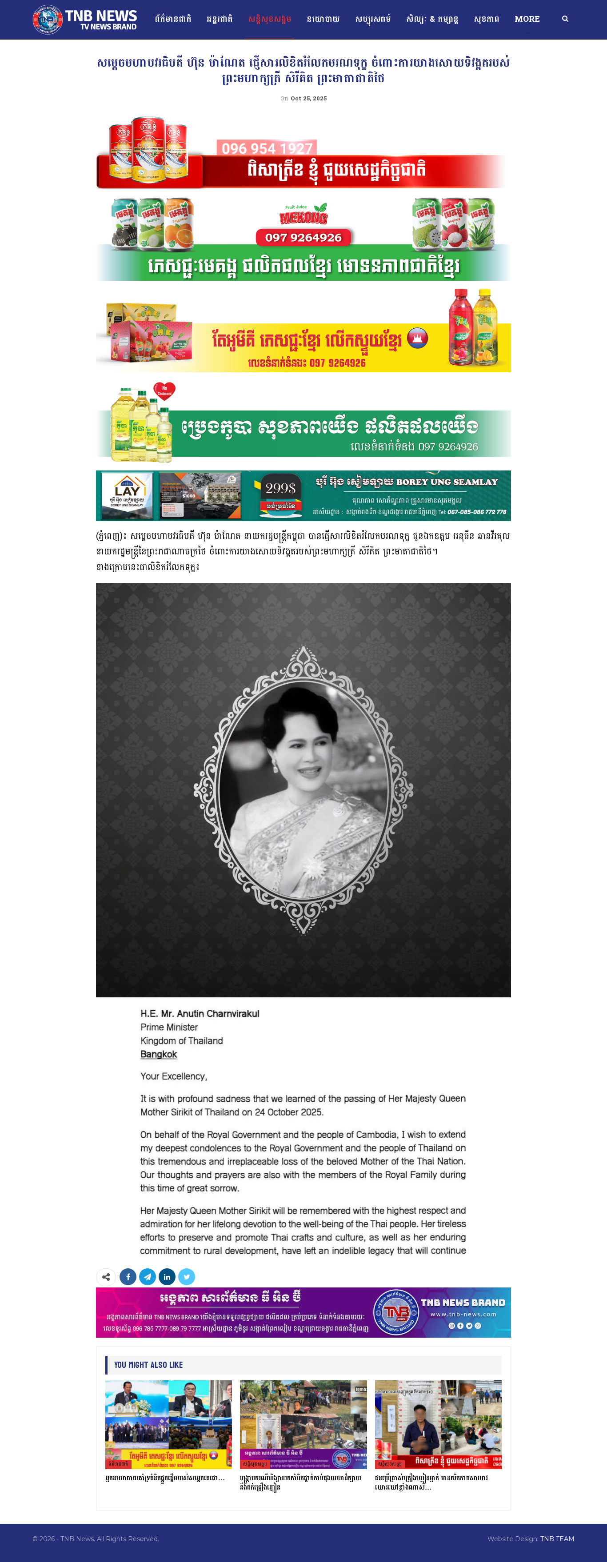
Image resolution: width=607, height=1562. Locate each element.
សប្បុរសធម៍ (373, 19)
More (527, 19)
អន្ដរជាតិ (220, 19)
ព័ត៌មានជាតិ (173, 19)
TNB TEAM (557, 1539)
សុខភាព (486, 19)
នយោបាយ (323, 19)
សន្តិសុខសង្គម (270, 19)
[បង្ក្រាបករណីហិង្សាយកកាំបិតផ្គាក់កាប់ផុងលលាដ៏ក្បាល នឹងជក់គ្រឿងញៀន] (303, 1424)
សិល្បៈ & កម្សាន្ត (432, 19)
